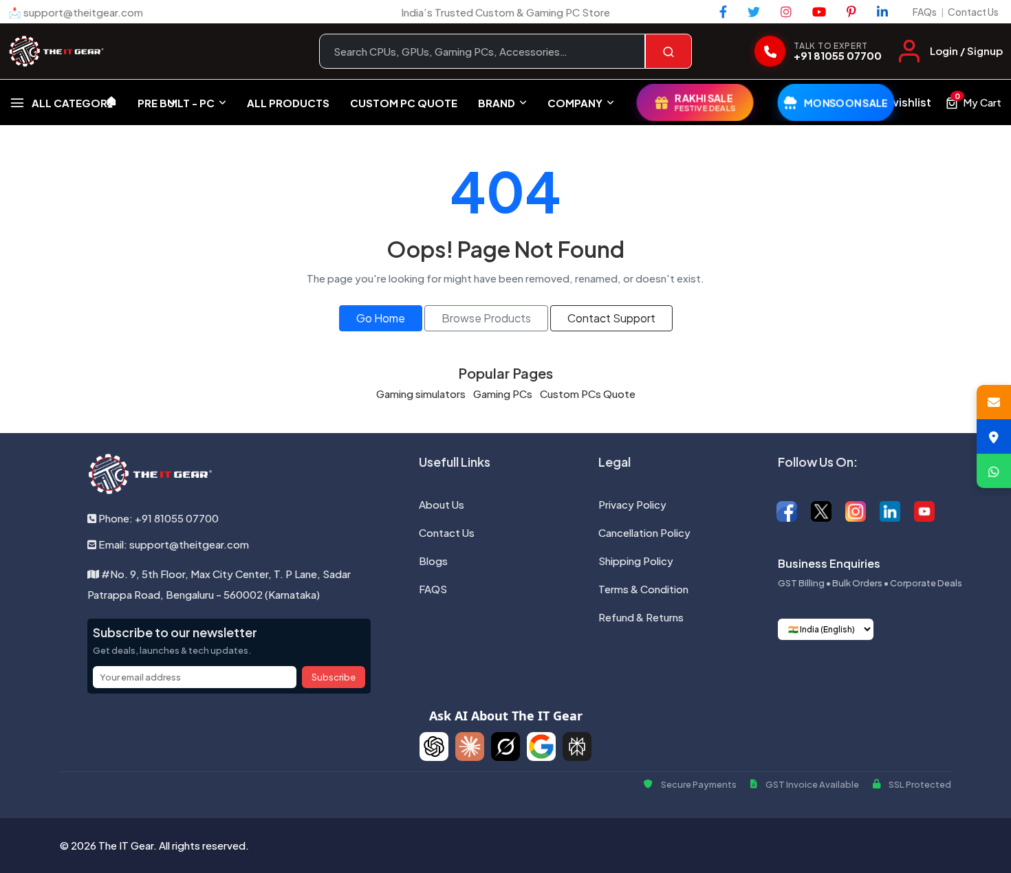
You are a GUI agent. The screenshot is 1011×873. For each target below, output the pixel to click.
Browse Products (486, 318)
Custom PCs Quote (587, 393)
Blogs (433, 560)
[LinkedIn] (882, 11)
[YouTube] (819, 11)
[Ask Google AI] (541, 746)
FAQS (433, 588)
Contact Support (611, 318)
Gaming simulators (421, 393)
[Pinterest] (851, 11)
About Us (441, 504)
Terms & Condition (643, 588)
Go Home (380, 318)
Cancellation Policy (644, 532)
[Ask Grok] (505, 746)
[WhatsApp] (994, 471)
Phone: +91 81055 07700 (157, 517)
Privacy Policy (632, 504)
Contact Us (973, 11)
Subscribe (334, 677)
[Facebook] (723, 11)
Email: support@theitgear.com (172, 544)
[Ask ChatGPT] (434, 746)
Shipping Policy (635, 560)
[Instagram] (786, 11)
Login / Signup (966, 50)
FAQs (925, 11)
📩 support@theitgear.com (75, 12)
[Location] (994, 436)
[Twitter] (754, 11)
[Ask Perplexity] (577, 746)
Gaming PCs (502, 393)
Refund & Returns (641, 616)
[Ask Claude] (469, 746)
